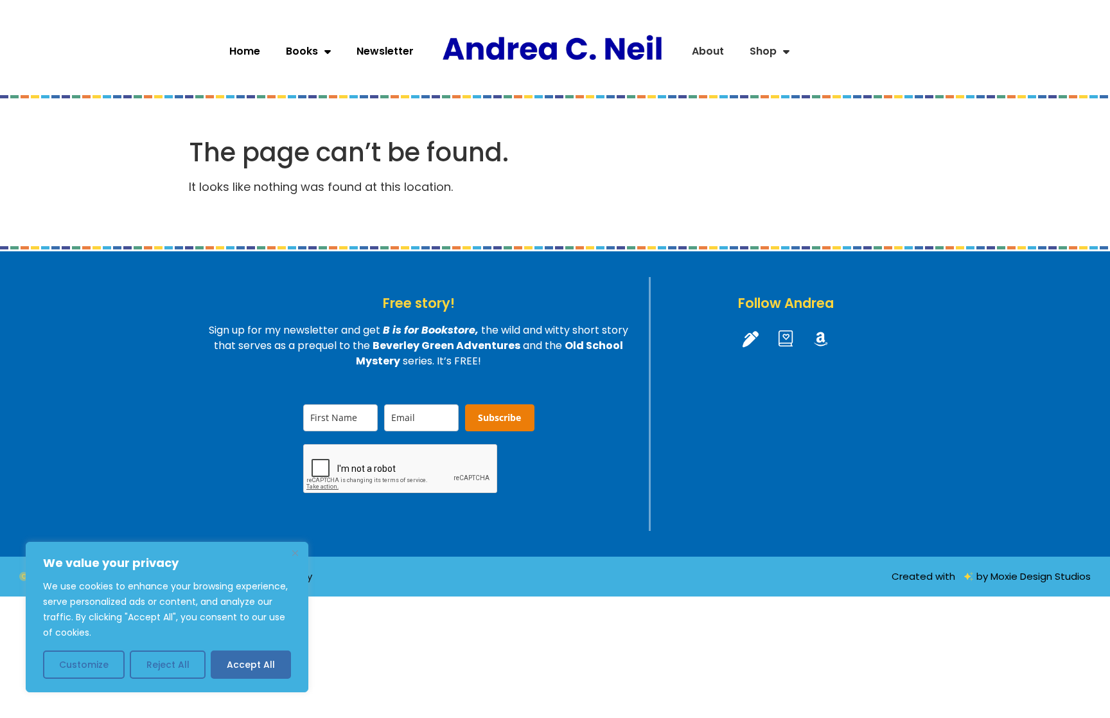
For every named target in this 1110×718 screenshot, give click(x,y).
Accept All (251, 664)
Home (244, 51)
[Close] (295, 553)
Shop (763, 51)
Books (302, 51)
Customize (84, 664)
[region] (167, 617)
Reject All (167, 664)
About (708, 51)
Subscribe (499, 417)
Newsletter (385, 51)
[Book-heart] (786, 339)
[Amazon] (821, 339)
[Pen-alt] (750, 339)
